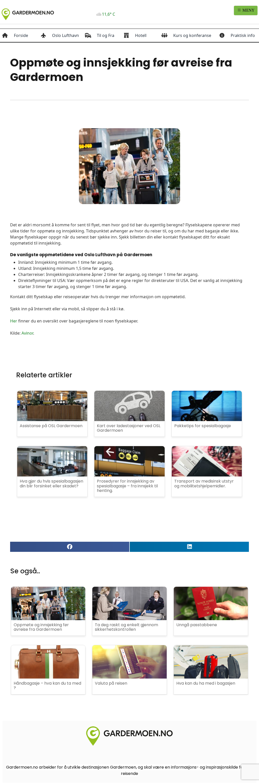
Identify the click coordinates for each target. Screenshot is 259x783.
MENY (247, 10)
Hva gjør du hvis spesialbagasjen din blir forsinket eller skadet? (51, 483)
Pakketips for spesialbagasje (202, 426)
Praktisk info (243, 35)
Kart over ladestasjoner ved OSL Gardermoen (128, 428)
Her (13, 321)
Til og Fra (105, 35)
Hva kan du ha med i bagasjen (205, 683)
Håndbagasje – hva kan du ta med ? (47, 685)
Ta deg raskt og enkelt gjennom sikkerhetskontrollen (126, 627)
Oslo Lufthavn (65, 35)
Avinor (27, 333)
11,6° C (108, 14)
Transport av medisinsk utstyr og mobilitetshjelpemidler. (204, 483)
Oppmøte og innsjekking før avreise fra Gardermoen (41, 627)
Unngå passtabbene (196, 625)
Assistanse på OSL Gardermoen (51, 426)
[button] (69, 547)
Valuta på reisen (111, 683)
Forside (21, 35)
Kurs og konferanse (192, 35)
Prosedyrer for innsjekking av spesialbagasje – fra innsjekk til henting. (127, 485)
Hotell (140, 35)
